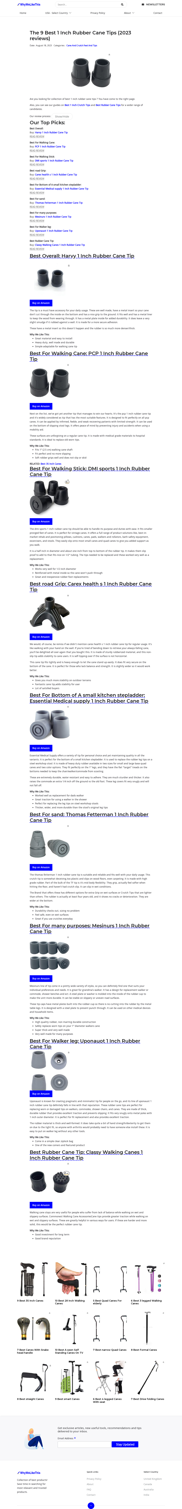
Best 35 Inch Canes (51, 463)
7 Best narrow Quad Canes (109, 1349)
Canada (148, 1484)
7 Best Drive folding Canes (147, 1399)
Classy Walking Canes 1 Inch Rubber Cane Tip (60, 244)
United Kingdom (153, 1478)
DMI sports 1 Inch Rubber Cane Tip (54, 160)
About (90, 1484)
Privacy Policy (97, 12)
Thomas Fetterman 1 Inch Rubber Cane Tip (59, 202)
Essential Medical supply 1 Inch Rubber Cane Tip (61, 188)
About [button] (128, 12)
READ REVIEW (37, 136)
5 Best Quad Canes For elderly (107, 1302)
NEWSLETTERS (155, 4)
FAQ (89, 1489)
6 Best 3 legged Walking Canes (146, 1302)
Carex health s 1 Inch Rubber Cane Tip (56, 174)
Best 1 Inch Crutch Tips (77, 105)
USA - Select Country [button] (56, 12)
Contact (157, 12)
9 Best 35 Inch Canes (30, 1300)
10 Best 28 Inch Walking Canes (70, 1302)
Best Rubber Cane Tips (108, 105)
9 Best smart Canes (67, 1399)
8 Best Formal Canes (144, 1349)
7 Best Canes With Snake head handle (33, 1351)
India (146, 1494)
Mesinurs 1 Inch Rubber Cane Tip (53, 216)
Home (23, 12)
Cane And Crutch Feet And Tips (81, 45)
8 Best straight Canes (30, 1399)
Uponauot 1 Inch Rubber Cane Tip (53, 230)
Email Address (67, 1438)
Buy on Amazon (41, 302)
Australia (149, 1489)
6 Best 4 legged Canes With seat (107, 1400)
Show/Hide (62, 116)
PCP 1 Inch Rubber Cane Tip (50, 146)
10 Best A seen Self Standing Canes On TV (69, 1351)
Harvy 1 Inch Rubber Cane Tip (51, 132)
